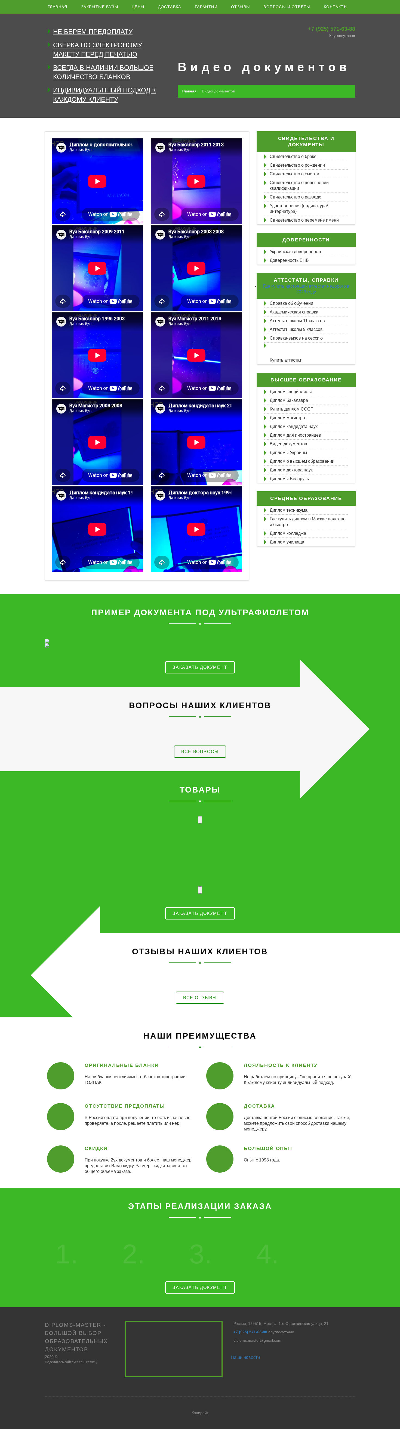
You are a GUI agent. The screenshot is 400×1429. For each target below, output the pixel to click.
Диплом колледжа (288, 533)
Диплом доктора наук (291, 470)
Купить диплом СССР (291, 409)
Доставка (169, 7)
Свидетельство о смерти (294, 174)
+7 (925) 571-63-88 (331, 29)
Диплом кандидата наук (294, 426)
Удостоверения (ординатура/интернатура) (299, 208)
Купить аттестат (285, 360)
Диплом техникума (288, 510)
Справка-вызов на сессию (296, 338)
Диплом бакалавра (289, 400)
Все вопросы (200, 751)
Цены (138, 7)
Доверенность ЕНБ (289, 260)
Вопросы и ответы (286, 7)
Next (200, 890)
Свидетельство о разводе (295, 197)
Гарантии (206, 7)
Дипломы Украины (288, 452)
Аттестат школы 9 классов (296, 329)
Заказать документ (200, 667)
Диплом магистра (287, 417)
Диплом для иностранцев (295, 435)
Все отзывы (200, 997)
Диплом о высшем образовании (302, 461)
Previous (200, 820)
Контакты (335, 7)
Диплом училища (287, 542)
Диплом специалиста (291, 391)
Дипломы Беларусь (289, 478)
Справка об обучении (291, 303)
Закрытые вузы (99, 7)
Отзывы (240, 7)
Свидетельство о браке (293, 156)
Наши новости (245, 1357)
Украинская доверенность (296, 251)
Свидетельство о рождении (297, 165)
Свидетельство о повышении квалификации (299, 185)
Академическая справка (294, 312)
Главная (57, 7)
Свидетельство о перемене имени (304, 220)
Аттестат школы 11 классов (297, 320)
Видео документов (288, 444)
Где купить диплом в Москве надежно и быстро (308, 522)
